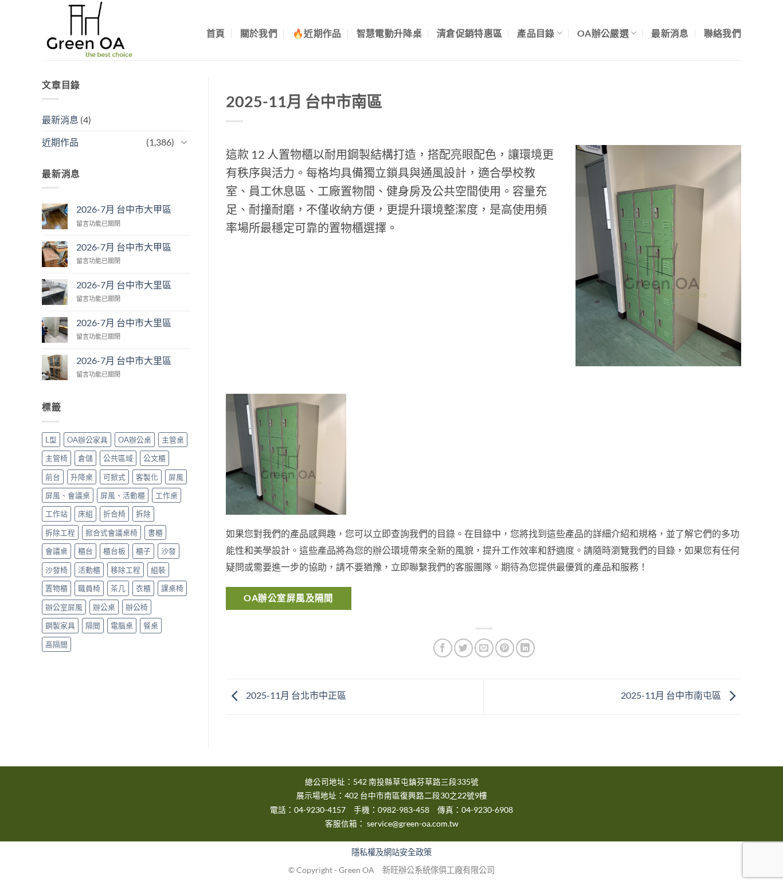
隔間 (92, 625)
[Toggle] (184, 141)
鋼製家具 (60, 625)
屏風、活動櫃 (122, 495)
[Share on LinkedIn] (525, 648)
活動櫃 (89, 569)
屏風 (176, 476)
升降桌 (82, 476)
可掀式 (114, 476)
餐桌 (150, 625)
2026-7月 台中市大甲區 (123, 208)
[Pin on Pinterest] (504, 648)
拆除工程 (60, 532)
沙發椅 (56, 569)
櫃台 (85, 550)
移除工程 (125, 569)
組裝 (158, 569)
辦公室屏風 (64, 607)
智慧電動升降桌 (389, 33)
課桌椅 (172, 588)
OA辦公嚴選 (603, 33)
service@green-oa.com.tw (413, 823)
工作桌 (166, 495)
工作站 (56, 513)
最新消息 (669, 33)
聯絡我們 (722, 33)
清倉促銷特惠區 (469, 33)
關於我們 (258, 33)
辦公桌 (104, 607)
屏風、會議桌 (67, 495)
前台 (52, 476)
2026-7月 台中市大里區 (123, 284)
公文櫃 (154, 458)
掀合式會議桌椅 (111, 532)
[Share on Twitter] (463, 648)
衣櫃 (143, 588)
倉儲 (85, 458)
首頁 (215, 33)
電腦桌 (122, 625)
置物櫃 (56, 588)
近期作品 (60, 141)
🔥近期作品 (317, 33)
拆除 (143, 513)
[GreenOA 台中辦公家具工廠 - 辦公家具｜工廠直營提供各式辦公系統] (99, 30)
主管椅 (56, 458)
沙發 (168, 550)
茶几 (118, 588)
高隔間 (56, 644)
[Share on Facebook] (442, 648)
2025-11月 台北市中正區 (295, 695)
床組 (85, 513)
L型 (51, 439)
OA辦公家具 (87, 439)
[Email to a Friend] (484, 648)
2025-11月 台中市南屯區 (672, 695)
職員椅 (89, 588)
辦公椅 (137, 607)
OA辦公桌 (134, 439)
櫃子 (143, 550)
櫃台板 (114, 550)
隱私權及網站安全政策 (391, 852)
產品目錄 (535, 33)
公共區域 (118, 458)
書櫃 (155, 532)
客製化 (147, 476)
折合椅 (114, 513)
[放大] (716, 165)
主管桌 (173, 439)
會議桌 (56, 550)
